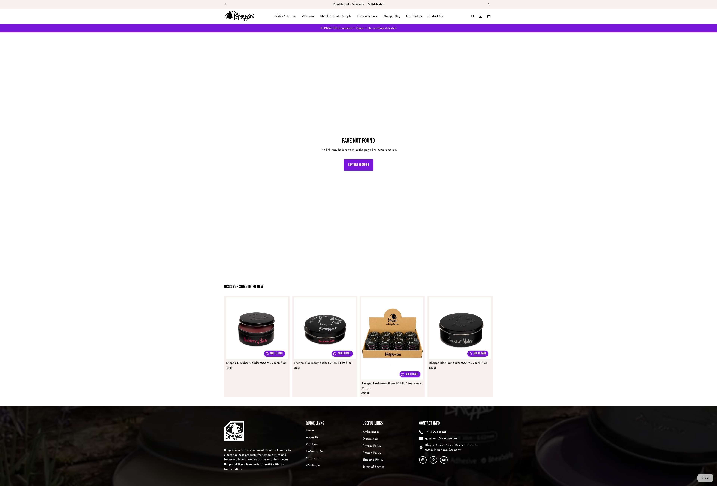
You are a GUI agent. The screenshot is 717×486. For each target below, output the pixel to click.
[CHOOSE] (274, 353)
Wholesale (313, 465)
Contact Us (313, 458)
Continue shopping (358, 165)
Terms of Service (373, 466)
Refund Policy (372, 452)
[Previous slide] (225, 4)
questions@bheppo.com (441, 438)
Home (310, 430)
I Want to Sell (315, 451)
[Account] (481, 16)
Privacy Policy (372, 445)
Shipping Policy (373, 459)
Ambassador (371, 431)
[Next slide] (489, 4)
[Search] (473, 16)
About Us (312, 437)
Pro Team (312, 444)
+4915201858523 (435, 431)
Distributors (370, 438)
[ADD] (410, 374)
